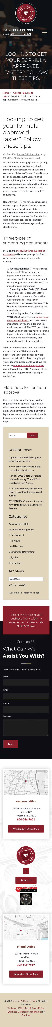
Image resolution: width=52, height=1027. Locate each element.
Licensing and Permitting (21, 551)
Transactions (15, 562)
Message (7, 716)
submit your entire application (28, 365)
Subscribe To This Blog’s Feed (24, 592)
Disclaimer (12, 1008)
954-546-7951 (23, 29)
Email (6, 690)
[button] (45, 32)
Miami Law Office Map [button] (26, 974)
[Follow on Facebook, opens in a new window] (26, 871)
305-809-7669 (20, 34)
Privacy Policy (37, 1008)
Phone (6, 703)
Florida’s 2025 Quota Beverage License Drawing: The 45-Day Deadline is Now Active (25, 479)
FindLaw (26, 1015)
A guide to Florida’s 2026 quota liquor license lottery (25, 459)
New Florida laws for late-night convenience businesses (25, 468)
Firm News (14, 540)
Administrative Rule (19, 523)
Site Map (23, 1008)
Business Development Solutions (25, 1011)
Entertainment (16, 535)
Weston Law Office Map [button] (26, 828)
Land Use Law (16, 546)
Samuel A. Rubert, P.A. (28, 154)
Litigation (14, 557)
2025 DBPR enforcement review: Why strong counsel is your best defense (26, 505)
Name (5, 676)
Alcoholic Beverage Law (26, 157)
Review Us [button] (26, 880)
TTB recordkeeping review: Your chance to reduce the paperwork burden (26, 492)
